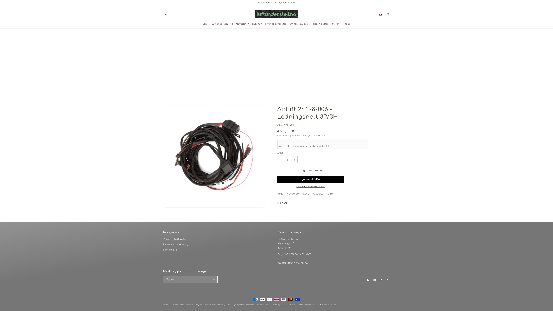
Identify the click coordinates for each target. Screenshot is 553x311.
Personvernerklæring (175, 244)
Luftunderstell (177, 305)
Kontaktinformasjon (307, 305)
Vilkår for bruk (263, 305)
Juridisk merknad (328, 305)
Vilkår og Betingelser (175, 239)
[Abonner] (214, 279)
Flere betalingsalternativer (311, 186)
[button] (166, 14)
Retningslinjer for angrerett (241, 305)
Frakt (300, 136)
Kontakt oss (170, 250)
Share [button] (283, 203)
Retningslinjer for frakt (284, 305)
